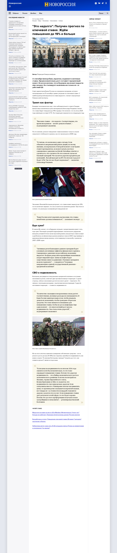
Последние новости (16, 17)
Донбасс (33, 13)
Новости (11, 52)
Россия (25, 13)
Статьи (61, 20)
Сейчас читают (95, 19)
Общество (11, 29)
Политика (11, 62)
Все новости (18, 168)
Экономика (53, 20)
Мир (40, 13)
